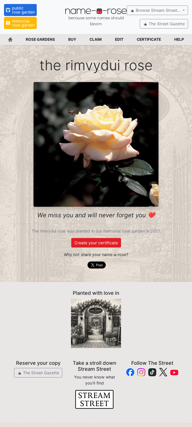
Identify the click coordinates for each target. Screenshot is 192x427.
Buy (72, 39)
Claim (96, 39)
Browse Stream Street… (158, 10)
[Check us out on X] (163, 372)
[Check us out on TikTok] (152, 372)
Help (179, 39)
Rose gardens (40, 39)
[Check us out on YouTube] (174, 372)
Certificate (149, 39)
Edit (119, 39)
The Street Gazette (166, 23)
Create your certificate (96, 242)
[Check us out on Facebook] (130, 372)
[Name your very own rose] (96, 323)
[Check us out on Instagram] (141, 372)
